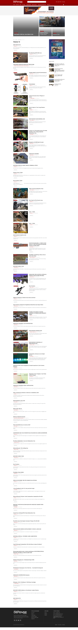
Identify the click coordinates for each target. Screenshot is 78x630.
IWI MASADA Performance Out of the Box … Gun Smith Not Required (28, 567)
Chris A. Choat (31, 287)
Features (54, 33)
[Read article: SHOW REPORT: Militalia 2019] (20, 335)
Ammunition (15, 84)
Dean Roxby (15, 434)
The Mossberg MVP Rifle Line (35, 52)
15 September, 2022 (19, 591)
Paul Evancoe (31, 356)
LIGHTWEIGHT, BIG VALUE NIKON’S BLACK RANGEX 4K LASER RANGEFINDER (30, 432)
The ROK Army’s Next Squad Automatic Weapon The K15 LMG (26, 521)
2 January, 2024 (36, 134)
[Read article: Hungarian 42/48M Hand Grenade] (20, 147)
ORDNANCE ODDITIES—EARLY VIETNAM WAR (23, 385)
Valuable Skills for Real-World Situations (38, 72)
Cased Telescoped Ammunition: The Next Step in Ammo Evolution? (27, 544)
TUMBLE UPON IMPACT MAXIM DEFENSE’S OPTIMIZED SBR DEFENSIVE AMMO (37, 313)
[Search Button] (45, 2)
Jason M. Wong (16, 267)
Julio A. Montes (32, 120)
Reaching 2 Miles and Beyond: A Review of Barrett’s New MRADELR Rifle (60, 80)
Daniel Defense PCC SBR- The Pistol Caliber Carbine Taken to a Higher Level (60, 65)
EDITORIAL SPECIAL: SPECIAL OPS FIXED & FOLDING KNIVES (44, 33)
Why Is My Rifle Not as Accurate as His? (21, 424)
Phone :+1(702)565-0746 (56, 612)
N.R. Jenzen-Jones (32, 98)
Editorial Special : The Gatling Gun (20, 448)
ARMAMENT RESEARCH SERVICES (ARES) (18, 65)
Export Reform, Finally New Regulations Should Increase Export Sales (28, 304)
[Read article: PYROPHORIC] (20, 89)
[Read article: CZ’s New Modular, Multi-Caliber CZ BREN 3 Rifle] (51, 76)
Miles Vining (31, 376)
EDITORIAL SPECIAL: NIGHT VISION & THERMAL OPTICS (25, 165)
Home (14, 4)
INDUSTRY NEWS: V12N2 (18, 456)
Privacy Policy (60, 624)
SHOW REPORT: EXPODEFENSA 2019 (37, 119)
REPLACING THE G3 (17, 408)
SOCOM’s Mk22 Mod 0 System (45, 25)
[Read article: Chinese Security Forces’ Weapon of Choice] (20, 100)
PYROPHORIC (32, 84)
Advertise (17, 4)
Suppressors (33, 618)
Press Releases (28, 4)
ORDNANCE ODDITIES (34, 153)
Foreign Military (33, 615)
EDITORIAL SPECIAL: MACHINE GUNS (23, 34)
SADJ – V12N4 (32, 223)
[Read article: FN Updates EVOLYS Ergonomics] (51, 85)
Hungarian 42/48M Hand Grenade (36, 142)
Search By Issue (34, 4)
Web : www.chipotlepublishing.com (57, 615)
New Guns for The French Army (36, 200)
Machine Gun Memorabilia (34, 617)
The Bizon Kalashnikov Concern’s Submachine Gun (24, 440)
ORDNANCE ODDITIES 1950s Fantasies (21, 575)
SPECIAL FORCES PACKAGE (19, 416)
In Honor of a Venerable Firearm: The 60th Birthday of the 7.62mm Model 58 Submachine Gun (38, 132)
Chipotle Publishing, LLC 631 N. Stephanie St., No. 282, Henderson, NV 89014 (58, 617)
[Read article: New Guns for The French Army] (20, 205)
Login (64, 1)
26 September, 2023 (36, 73)
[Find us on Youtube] (18, 620)
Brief (20, 4)
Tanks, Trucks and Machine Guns (36, 188)
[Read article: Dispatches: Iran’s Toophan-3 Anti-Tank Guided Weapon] (20, 378)
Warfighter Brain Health (18, 472)
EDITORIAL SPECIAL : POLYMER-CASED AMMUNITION (25, 536)
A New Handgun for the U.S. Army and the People (23, 488)
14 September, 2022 (19, 173)
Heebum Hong (15, 522)
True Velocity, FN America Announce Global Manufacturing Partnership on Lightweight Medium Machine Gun (59, 70)
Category (23, 4)
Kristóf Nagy (31, 143)
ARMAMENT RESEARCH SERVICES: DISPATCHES (23, 64)
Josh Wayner (15, 489)
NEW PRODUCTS (17, 44)
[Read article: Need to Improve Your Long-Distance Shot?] (20, 112)
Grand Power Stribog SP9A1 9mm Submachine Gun (24, 512)
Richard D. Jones (32, 344)
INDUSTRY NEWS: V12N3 (18, 266)
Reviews (15, 274)
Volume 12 (23, 39)
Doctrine (32, 613)
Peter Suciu (15, 473)
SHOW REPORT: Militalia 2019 (35, 330)
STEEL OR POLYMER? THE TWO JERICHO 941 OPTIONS (25, 480)
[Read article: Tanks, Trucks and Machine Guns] (20, 193)
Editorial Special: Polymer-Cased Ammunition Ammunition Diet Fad (28, 496)
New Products (32, 286)
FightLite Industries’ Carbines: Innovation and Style (24, 297)
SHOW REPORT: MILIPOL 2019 (19, 235)
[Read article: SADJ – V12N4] (20, 228)
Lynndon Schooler (16, 442)
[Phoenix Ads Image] (39, 10)
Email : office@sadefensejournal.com (58, 613)
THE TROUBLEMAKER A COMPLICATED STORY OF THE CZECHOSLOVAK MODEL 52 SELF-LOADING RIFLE (37, 244)
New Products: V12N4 (17, 180)
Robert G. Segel (16, 449)
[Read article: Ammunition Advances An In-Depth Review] (20, 358)
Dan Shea (15, 537)
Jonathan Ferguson (25, 65)
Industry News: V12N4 (18, 172)
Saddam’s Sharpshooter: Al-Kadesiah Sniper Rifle (23, 559)
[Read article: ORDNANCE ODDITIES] (20, 158)
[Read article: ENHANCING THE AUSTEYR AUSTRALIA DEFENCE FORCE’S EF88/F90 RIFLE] (20, 279)
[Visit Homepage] (19, 2)
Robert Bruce (16, 324)
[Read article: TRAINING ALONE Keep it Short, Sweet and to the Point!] (20, 259)
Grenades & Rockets (34, 616)
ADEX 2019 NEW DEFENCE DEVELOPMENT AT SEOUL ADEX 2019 (27, 529)
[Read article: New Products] (20, 290)
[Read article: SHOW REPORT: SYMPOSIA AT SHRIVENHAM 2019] (20, 347)
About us (48, 4)
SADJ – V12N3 (32, 211)
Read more (16, 50)
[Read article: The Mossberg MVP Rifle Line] (20, 57)
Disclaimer (63, 624)
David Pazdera (31, 134)
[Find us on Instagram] (20, 620)
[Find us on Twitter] (16, 620)
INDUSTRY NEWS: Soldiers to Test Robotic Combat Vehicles (26, 590)
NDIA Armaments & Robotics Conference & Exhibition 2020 (26, 392)
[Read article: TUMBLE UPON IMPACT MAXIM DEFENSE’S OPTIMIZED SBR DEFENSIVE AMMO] (20, 316)
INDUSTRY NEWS (56, 34)
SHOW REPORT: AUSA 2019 (19, 400)
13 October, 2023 (31, 65)
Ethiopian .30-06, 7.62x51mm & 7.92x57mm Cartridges (24, 582)
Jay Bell (31, 85)
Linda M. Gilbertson (32, 257)
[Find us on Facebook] (14, 620)
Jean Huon (31, 201)
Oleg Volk (15, 481)
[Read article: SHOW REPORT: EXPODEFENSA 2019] (20, 123)
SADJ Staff (15, 166)
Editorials (42, 31)
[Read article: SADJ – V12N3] (20, 216)
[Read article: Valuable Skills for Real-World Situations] (20, 77)
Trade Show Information (42, 4)
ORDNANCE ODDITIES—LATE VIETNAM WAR (23, 323)
